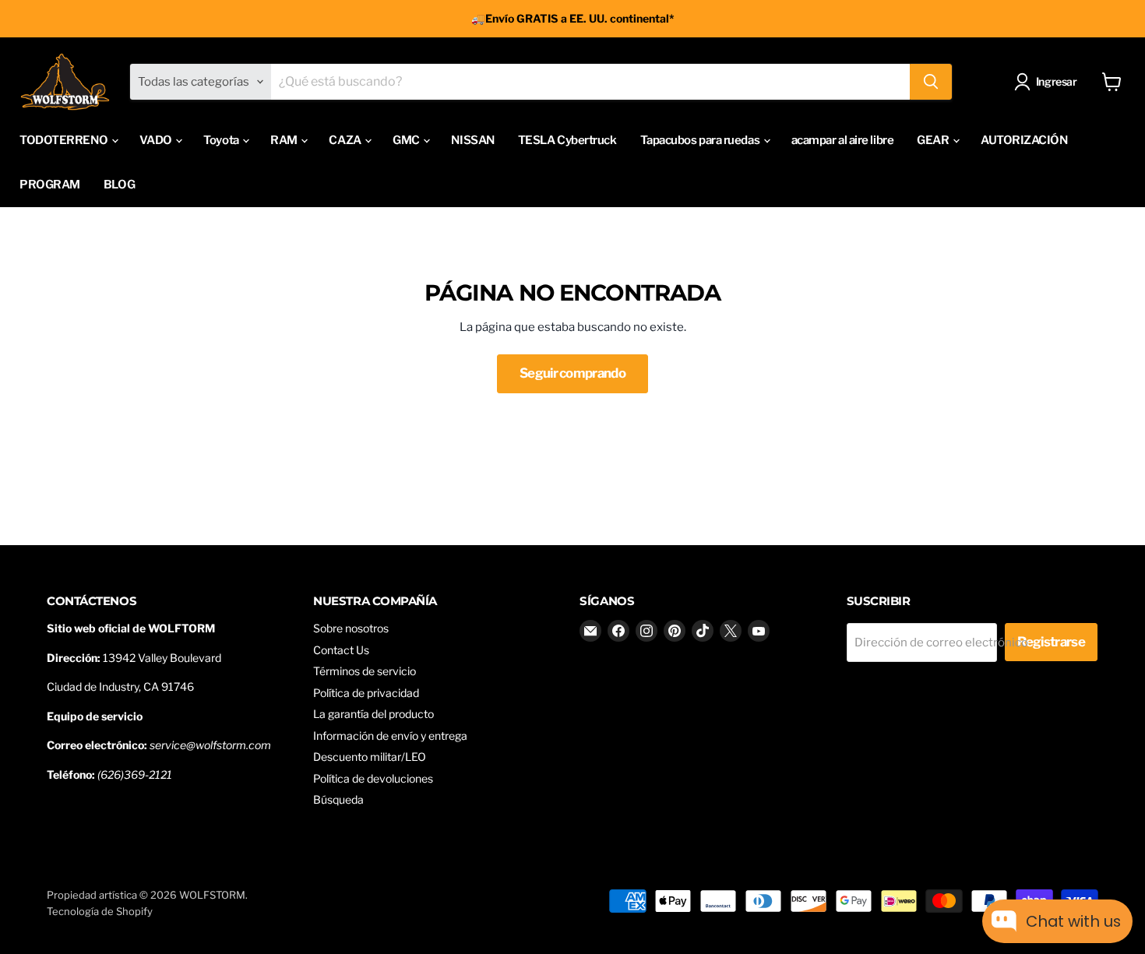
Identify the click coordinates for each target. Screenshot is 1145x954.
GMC (407, 140)
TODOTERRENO (64, 140)
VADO (156, 140)
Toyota (222, 140)
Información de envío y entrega (390, 735)
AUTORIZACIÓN (1024, 140)
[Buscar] (931, 82)
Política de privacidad (366, 692)
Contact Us (341, 650)
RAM (284, 140)
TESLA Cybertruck (567, 140)
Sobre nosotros (351, 628)
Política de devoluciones (373, 778)
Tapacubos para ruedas (701, 140)
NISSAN (472, 140)
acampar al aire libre (842, 140)
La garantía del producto (373, 713)
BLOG (119, 185)
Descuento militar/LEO (369, 756)
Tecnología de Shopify (100, 911)
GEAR (934, 140)
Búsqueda (338, 799)
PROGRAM (49, 185)
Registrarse (1051, 641)
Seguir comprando (572, 373)
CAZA (346, 140)
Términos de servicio (364, 671)
